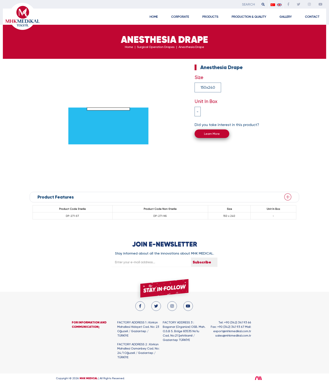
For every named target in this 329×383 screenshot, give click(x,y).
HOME (154, 16)
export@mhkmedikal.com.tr (232, 331)
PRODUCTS (210, 16)
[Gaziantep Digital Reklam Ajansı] (264, 378)
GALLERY (285, 16)
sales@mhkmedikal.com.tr (233, 335)
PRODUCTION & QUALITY (249, 16)
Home (129, 47)
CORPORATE (180, 16)
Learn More (212, 134)
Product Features (56, 197)
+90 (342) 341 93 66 (237, 322)
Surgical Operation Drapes (156, 47)
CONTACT (312, 16)
